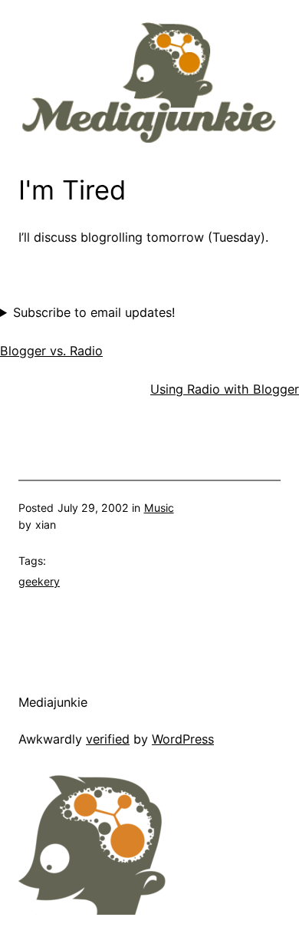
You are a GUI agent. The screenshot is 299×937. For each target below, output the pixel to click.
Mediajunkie (52, 702)
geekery (39, 581)
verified (108, 739)
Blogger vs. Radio (51, 350)
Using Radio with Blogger (224, 389)
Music (159, 507)
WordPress (183, 739)
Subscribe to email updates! (94, 312)
